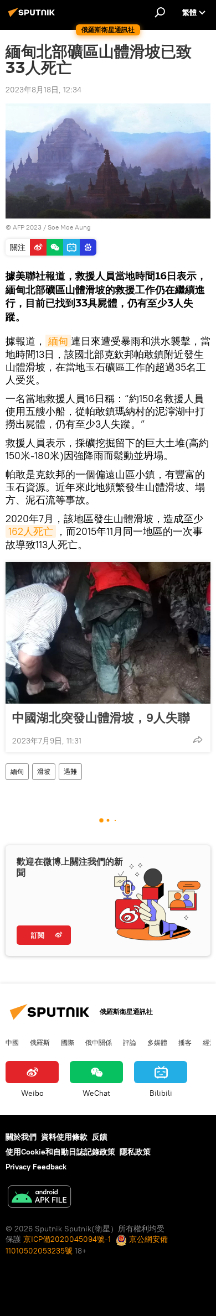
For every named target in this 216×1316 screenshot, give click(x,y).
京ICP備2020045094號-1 (67, 1239)
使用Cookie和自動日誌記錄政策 (60, 1152)
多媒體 (157, 1042)
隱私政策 (135, 1152)
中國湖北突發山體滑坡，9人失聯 (101, 717)
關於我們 (21, 1137)
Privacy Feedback (36, 1167)
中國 (12, 1042)
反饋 (99, 1137)
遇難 (70, 771)
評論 (129, 1042)
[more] (198, 740)
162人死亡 (30, 531)
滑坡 (43, 771)
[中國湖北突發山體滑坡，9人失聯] (108, 633)
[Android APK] (39, 1197)
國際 (67, 1042)
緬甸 (58, 341)
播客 (185, 1042)
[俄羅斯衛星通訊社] (33, 17)
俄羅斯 (40, 1042)
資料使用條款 (64, 1137)
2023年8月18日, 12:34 (43, 90)
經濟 (209, 1042)
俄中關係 (98, 1042)
